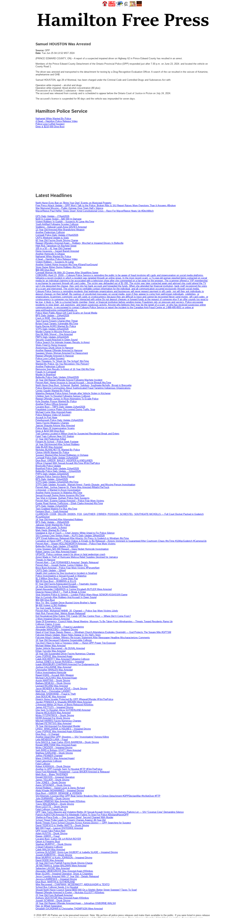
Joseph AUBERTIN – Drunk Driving (54, 855)
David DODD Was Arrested (49, 860)
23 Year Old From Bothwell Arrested (54, 895)
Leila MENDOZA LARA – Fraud (52, 739)
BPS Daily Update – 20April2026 (52, 522)
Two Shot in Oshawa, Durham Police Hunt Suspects (62, 498)
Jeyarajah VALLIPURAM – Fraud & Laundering (60, 626)
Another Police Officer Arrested (52, 404)
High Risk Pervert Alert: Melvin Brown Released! (61, 613)
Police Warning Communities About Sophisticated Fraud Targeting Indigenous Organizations (83, 388)
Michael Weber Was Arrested (51, 645)
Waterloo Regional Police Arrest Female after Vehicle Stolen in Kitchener (73, 393)
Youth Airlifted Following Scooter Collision (57, 224)
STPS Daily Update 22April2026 (52, 329)
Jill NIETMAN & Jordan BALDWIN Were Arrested (61, 865)
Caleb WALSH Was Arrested (50, 849)
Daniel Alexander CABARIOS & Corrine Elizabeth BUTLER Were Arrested (74, 589)
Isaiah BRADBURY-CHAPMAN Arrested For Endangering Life (67, 664)
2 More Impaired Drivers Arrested (53, 618)
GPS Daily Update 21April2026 (51, 506)
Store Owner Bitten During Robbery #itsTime (58, 267)
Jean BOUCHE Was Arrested (51, 696)
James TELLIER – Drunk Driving (52, 779)
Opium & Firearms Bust (48, 841)
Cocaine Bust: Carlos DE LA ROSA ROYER (58, 838)
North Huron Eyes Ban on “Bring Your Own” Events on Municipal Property (73, 202)
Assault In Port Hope (46, 417)
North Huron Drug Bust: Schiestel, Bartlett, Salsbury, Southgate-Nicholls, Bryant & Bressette (83, 385)
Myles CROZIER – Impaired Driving (54, 747)
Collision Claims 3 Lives (48, 624)
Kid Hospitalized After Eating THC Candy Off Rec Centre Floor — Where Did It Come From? (83, 616)
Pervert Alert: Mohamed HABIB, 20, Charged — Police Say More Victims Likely (77, 610)
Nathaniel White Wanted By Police (53, 118)
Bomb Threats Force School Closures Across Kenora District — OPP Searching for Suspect (83, 822)
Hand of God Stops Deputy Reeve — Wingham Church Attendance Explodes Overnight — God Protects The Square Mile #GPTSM (103, 632)
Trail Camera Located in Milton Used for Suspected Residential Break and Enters (77, 433)
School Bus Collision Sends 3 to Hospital (57, 887)
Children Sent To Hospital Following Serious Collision (63, 396)
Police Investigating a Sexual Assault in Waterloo (61, 575)
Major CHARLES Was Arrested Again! (55, 758)
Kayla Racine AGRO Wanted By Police (56, 326)
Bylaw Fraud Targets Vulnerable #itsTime (57, 323)
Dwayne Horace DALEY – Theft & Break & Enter (61, 592)
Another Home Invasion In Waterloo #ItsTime (59, 492)
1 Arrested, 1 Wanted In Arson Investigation (58, 490)
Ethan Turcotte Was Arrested (51, 651)
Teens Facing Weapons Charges (52, 423)
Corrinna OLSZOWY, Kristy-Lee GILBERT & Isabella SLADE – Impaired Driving (77, 852)
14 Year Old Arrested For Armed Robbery (57, 586)
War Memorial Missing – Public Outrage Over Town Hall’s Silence (69, 208)
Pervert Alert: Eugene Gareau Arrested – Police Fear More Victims (70, 500)
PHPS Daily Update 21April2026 (52, 474)
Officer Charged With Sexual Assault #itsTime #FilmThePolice (68, 463)
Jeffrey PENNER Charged (49, 755)
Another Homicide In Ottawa (50, 253)
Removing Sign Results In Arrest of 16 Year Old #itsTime (65, 369)
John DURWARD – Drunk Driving (53, 798)
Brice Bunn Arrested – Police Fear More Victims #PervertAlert (67, 567)
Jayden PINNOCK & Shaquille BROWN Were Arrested (64, 702)
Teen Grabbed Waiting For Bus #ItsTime (56, 508)
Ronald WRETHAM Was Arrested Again (56, 745)
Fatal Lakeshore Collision (49, 761)
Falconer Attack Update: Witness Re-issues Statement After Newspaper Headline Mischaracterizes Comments (93, 637)
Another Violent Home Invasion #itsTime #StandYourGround (67, 264)
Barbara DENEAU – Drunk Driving (53, 683)
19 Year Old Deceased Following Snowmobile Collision (64, 640)
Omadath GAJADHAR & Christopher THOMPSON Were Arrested (69, 908)
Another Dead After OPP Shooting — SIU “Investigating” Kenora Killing (72, 737)
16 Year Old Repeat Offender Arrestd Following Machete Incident (69, 380)
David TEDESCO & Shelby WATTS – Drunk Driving (62, 825)
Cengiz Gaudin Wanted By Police (53, 390)
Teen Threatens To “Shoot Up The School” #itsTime (62, 361)
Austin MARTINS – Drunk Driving (53, 680)
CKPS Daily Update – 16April (51, 570)
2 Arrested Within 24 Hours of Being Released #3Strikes (64, 704)
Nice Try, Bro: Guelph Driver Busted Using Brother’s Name (66, 602)
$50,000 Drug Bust (45, 600)
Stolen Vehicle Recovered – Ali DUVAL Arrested (60, 648)
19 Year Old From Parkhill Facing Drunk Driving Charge (64, 863)
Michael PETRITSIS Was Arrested (53, 723)
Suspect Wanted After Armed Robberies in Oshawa (62, 455)
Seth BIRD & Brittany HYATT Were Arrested (58, 750)
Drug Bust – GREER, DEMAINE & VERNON (59, 793)
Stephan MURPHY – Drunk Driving (53, 844)
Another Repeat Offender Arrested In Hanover (59, 350)
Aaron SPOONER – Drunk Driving (53, 785)
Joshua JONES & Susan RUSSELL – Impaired (60, 661)
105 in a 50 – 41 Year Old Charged (53, 248)
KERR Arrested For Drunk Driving (53, 718)
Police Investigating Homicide (51, 672)
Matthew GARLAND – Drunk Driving (54, 753)
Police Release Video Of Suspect (53, 414)
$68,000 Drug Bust (45, 270)
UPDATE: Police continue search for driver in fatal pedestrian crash (70, 554)
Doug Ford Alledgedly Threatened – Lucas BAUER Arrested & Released (72, 771)
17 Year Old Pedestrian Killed (51, 439)
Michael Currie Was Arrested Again (53, 412)
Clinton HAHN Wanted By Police (52, 452)
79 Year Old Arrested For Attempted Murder (58, 726)
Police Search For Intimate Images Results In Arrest (63, 342)
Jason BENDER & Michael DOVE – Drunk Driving (61, 688)
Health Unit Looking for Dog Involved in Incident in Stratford (66, 573)
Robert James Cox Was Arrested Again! (56, 551)
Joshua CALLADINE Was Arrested (53, 667)
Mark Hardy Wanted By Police (51, 530)
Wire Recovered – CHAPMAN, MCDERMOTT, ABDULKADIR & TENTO (72, 884)
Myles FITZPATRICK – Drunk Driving (55, 715)
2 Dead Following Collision (49, 847)
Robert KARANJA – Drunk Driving (53, 766)
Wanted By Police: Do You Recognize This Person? (62, 363)
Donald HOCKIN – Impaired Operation (55, 777)
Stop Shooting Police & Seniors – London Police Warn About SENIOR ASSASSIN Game (81, 594)
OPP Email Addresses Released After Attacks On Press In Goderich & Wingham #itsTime (82, 538)
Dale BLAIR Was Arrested (49, 447)
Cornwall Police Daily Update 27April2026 (57, 235)
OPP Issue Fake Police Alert (50, 830)
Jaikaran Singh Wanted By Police (53, 524)
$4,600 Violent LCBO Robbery (51, 605)
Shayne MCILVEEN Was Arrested (53, 712)
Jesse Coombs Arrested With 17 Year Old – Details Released (67, 876)
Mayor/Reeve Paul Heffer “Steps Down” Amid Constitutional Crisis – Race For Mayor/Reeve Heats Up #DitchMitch (95, 211)
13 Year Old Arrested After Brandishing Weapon (60, 229)
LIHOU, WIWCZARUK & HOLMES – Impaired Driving (63, 728)
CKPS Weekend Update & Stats (52, 237)
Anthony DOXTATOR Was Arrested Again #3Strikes (62, 898)
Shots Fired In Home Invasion (51, 345)
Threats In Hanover (45, 559)
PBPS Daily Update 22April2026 (52, 337)
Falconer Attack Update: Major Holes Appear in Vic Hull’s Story (68, 635)
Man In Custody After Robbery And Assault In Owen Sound (66, 597)
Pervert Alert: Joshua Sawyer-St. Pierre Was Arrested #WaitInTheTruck (72, 487)
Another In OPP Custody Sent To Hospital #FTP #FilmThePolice (69, 769)
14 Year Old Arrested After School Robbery (58, 444)
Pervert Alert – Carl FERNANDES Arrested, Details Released (67, 562)
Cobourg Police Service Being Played (55, 476)
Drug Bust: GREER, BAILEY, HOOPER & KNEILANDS (64, 460)
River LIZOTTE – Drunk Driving (52, 806)
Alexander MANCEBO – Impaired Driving (57, 629)
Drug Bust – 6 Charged (47, 734)
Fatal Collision (43, 763)
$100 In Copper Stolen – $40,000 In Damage (58, 219)
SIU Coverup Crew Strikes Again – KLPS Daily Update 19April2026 (70, 535)
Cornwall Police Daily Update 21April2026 (57, 457)
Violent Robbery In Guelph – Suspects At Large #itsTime (65, 221)
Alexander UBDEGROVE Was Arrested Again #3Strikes (64, 871)
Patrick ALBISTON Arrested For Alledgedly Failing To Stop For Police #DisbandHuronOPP (82, 814)
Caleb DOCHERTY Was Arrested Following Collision (62, 659)
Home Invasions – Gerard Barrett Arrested (57, 251)
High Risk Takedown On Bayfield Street (56, 245)
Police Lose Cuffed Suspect (50, 124)
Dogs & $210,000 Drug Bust (50, 126)
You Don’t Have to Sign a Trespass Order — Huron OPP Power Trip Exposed (76, 643)
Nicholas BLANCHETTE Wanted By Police (58, 449)
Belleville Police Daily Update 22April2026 (57, 377)
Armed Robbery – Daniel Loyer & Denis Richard (60, 787)
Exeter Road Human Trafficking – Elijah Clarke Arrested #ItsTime (69, 503)
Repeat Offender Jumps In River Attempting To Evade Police (67, 398)
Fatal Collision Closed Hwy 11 (51, 809)
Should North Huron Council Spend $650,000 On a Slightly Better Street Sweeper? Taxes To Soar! (86, 889)
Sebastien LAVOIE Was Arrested (53, 868)
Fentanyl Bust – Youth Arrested (52, 511)
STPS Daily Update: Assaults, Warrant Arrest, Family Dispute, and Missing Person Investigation (85, 484)
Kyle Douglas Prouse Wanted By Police (56, 401)
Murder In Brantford (46, 374)
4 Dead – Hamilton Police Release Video (57, 121)
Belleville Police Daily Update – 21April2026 (58, 471)
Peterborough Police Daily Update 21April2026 (59, 420)
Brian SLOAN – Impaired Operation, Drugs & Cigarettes (64, 873)
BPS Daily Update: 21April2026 (52, 479)
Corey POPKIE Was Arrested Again (54, 656)
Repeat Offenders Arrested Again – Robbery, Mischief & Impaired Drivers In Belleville (79, 243)
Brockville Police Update (48, 465)
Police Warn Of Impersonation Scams (55, 428)
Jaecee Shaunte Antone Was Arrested (55, 425)
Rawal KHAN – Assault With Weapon (55, 675)
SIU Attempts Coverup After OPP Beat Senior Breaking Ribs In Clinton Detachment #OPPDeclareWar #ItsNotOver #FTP (98, 796)
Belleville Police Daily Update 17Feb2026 (57, 546)
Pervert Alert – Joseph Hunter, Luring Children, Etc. (62, 565)
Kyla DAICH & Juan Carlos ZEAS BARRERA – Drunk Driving (67, 742)
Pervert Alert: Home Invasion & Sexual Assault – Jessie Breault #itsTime (73, 382)
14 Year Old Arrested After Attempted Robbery (59, 519)
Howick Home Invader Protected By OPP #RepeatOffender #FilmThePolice (74, 699)
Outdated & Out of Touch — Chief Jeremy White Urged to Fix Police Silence (75, 533)
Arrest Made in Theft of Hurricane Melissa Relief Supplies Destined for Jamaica (77, 557)
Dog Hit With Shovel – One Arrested (54, 334)
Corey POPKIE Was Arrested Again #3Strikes (59, 731)
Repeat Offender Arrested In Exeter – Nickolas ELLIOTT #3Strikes (70, 892)
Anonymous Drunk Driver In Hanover (54, 347)
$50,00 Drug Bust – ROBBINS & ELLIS (56, 581)
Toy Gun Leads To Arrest (48, 608)
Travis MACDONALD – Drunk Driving (55, 804)
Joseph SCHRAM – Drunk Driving (53, 900)
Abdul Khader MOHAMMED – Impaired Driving (60, 790)
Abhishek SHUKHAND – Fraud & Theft (56, 694)
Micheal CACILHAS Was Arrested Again (56, 677)
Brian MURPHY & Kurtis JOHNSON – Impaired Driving (64, 857)
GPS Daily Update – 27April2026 (52, 216)
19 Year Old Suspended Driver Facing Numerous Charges (65, 653)
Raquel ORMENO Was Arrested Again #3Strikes (60, 801)
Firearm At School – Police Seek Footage (57, 441)
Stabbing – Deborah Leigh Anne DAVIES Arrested (61, 227)
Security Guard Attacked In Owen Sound (57, 339)
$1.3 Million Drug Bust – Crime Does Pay (57, 578)
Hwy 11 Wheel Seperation (49, 906)
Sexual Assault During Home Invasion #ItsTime (60, 495)
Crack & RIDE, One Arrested (50, 318)
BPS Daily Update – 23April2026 (52, 315)
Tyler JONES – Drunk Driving (51, 782)
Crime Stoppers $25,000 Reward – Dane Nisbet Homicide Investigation (72, 549)
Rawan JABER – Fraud (47, 836)
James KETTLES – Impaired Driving (54, 707)
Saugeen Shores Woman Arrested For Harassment (62, 353)
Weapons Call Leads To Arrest (51, 527)
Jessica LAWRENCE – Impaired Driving (56, 879)
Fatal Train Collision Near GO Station (55, 436)
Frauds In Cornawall (46, 372)
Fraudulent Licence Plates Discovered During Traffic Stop (65, 409)
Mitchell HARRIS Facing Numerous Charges (58, 720)
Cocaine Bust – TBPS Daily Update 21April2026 (60, 406)
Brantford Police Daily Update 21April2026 (57, 468)
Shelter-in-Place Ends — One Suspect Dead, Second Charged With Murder (74, 817)
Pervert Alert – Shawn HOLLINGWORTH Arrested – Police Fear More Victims (76, 543)
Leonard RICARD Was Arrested (52, 686)
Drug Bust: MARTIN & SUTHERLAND (55, 881)
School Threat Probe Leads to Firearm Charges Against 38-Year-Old (71, 820)
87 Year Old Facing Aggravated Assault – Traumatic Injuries (66, 584)
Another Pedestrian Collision (50, 232)
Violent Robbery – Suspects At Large (55, 261)
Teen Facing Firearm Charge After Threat (57, 321)
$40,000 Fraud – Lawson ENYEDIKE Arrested (59, 828)
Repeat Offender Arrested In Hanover (55, 355)
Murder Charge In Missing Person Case (56, 331)
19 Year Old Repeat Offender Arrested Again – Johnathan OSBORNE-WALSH (76, 903)
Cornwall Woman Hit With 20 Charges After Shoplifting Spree (67, 272)
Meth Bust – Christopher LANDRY (53, 691)
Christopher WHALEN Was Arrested (54, 669)
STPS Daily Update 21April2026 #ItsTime (57, 482)
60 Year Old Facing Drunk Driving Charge (57, 240)
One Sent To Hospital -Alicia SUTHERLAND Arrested (63, 710)
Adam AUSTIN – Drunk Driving (51, 833)
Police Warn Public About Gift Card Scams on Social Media (66, 312)
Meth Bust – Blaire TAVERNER (52, 774)
